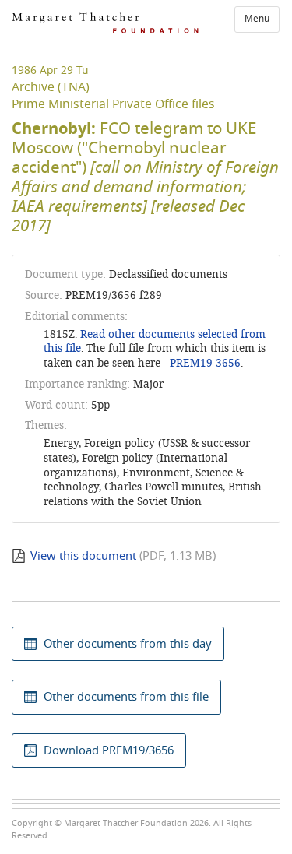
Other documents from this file (126, 696)
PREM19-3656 (205, 363)
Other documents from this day (128, 643)
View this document (83, 556)
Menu (257, 19)
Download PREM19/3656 (109, 750)
